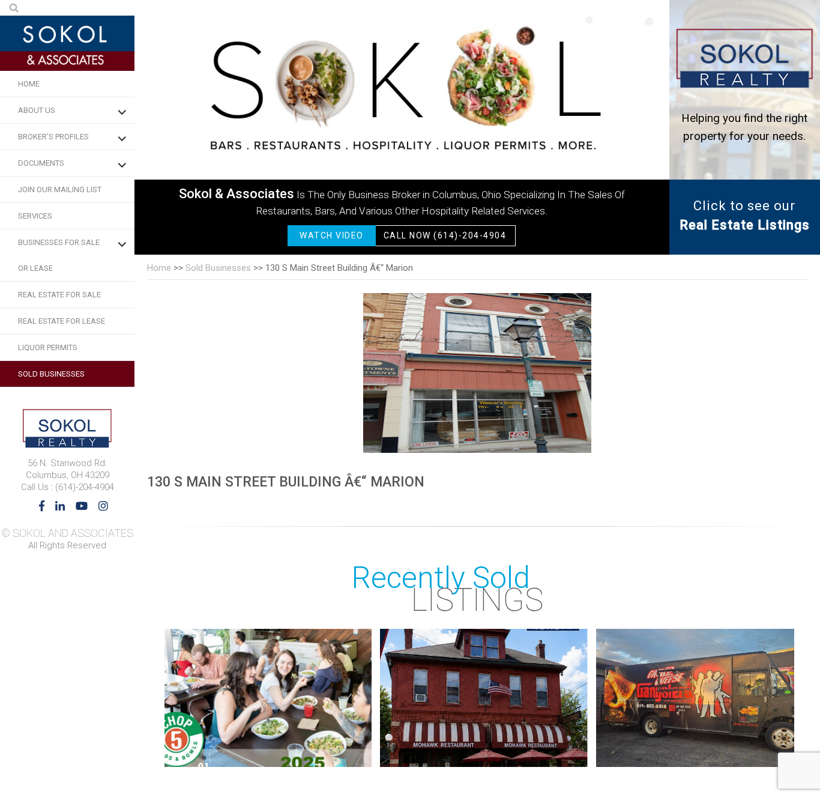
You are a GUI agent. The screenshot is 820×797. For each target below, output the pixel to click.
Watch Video (332, 235)
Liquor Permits (47, 347)
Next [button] (642, 21)
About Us (36, 110)
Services (35, 215)
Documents (41, 163)
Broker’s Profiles (53, 136)
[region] (401, 127)
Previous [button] (594, 21)
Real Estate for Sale (59, 294)
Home (29, 83)
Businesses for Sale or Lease (59, 255)
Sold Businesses (51, 373)
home (159, 267)
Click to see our (745, 215)
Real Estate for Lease (61, 321)
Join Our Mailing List (59, 189)
